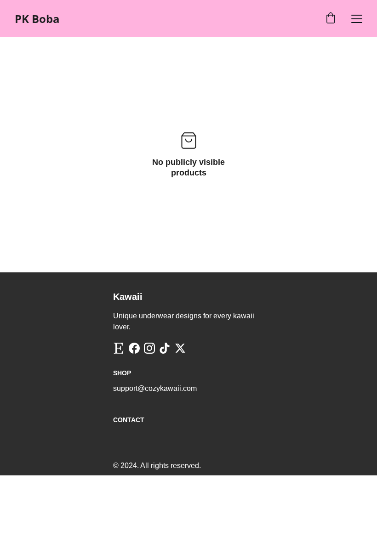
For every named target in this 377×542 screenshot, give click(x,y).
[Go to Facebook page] (134, 348)
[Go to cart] (331, 19)
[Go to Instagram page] (149, 348)
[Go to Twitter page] (180, 348)
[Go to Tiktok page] (164, 348)
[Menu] (356, 19)
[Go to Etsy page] (118, 348)
